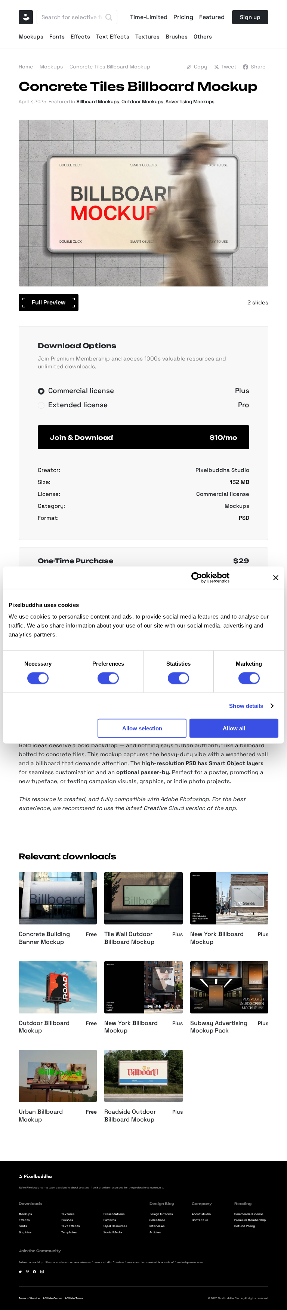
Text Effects (112, 36)
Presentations (114, 1213)
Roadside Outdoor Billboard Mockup (130, 1115)
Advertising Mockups (190, 101)
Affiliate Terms (74, 1298)
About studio (201, 1213)
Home (26, 66)
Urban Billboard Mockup (41, 1115)
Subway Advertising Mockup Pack (218, 1027)
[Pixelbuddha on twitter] (20, 1271)
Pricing (183, 17)
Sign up (250, 17)
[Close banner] (275, 577)
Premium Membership (250, 1219)
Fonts (57, 36)
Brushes (177, 36)
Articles (155, 1232)
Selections (157, 1219)
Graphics (25, 1232)
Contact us (200, 1219)
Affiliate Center (52, 1298)
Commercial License (248, 1213)
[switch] (108, 678)
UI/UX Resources (115, 1225)
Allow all (234, 728)
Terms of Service (29, 1298)
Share (258, 66)
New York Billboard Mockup (217, 938)
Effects (80, 36)
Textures (147, 36)
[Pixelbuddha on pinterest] (27, 1271)
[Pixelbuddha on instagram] (42, 1271)
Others (203, 36)
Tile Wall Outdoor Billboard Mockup (129, 938)
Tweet (228, 66)
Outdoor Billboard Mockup (44, 1027)
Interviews (156, 1225)
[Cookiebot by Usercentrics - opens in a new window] (196, 577)
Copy (200, 66)
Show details (246, 705)
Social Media (113, 1232)
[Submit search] (108, 17)
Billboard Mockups (97, 101)
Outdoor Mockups (142, 101)
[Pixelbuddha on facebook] (34, 1271)
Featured (212, 17)
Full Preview (49, 302)
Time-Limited (148, 17)
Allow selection (142, 728)
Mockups (31, 36)
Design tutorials (161, 1213)
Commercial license (222, 493)
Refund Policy (244, 1225)
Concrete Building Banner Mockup (44, 938)
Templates (69, 1232)
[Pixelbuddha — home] (26, 17)
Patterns (110, 1219)
